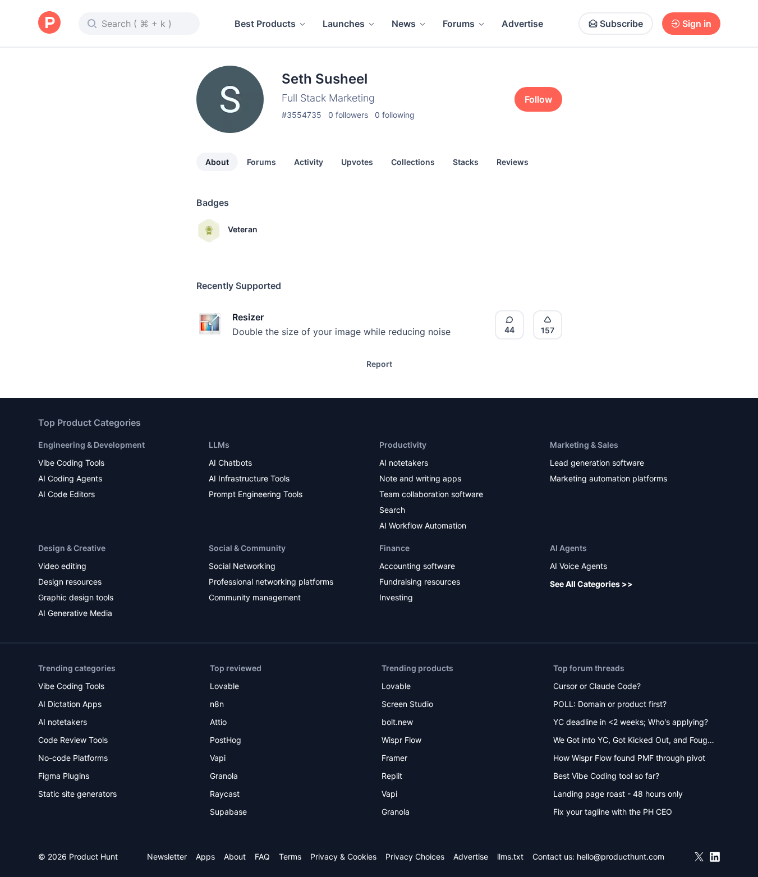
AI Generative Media (75, 613)
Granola (224, 775)
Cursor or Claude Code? (597, 686)
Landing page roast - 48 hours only (618, 793)
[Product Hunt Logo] (49, 23)
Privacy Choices (414, 856)
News (404, 23)
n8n (217, 704)
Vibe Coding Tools (71, 462)
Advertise (522, 23)
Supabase (228, 811)
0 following (395, 115)
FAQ (262, 856)
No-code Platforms (73, 758)
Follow (538, 99)
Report (379, 364)
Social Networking (242, 566)
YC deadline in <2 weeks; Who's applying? (630, 722)
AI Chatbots (230, 462)
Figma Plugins (63, 775)
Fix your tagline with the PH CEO (612, 811)
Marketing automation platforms (608, 478)
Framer (394, 758)
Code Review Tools (73, 740)
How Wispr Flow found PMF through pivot (629, 758)
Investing (396, 597)
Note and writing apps (420, 478)
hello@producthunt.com (620, 856)
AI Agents (568, 548)
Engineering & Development (91, 444)
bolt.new (397, 722)
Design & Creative (71, 548)
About (217, 162)
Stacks (466, 162)
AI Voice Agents (578, 566)
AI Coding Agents (70, 478)
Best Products (265, 23)
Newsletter (167, 856)
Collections (413, 162)
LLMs (219, 444)
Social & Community (247, 548)
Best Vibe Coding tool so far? (606, 775)
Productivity (402, 444)
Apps (205, 856)
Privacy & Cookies (343, 856)
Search (392, 510)
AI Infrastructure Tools (249, 478)
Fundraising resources (419, 581)
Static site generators (77, 793)
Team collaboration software (431, 494)
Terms (290, 856)
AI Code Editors (66, 494)
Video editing (62, 566)
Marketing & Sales (584, 444)
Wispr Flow (401, 740)
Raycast (225, 793)
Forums (459, 23)
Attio (218, 722)
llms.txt (510, 856)
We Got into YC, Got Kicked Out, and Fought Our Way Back (634, 741)
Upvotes (357, 162)
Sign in (696, 23)
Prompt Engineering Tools (255, 494)
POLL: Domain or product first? (610, 704)
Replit (392, 775)
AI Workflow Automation (422, 525)
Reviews (513, 162)
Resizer (248, 317)
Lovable (224, 686)
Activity (308, 162)
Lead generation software (597, 462)
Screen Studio (407, 704)
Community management (255, 597)
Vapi (218, 758)
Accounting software (417, 566)
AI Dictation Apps (70, 704)
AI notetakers (403, 462)
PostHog (225, 740)
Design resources (70, 581)
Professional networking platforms (271, 581)
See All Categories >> (591, 584)
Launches (344, 23)
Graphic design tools (75, 597)
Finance (394, 548)
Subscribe (621, 23)
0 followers (348, 115)
